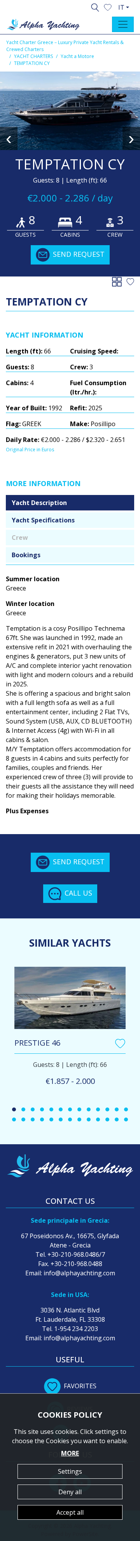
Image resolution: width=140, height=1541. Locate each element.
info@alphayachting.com (79, 1273)
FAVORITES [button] (80, 1386)
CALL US (78, 893)
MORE (70, 1453)
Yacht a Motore (77, 56)
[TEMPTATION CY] (70, 111)
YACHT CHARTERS (33, 56)
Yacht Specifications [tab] (43, 520)
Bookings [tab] (26, 555)
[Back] (118, 281)
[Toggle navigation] (123, 24)
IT (121, 7)
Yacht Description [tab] (39, 502)
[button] (108, 6)
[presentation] (9, 138)
